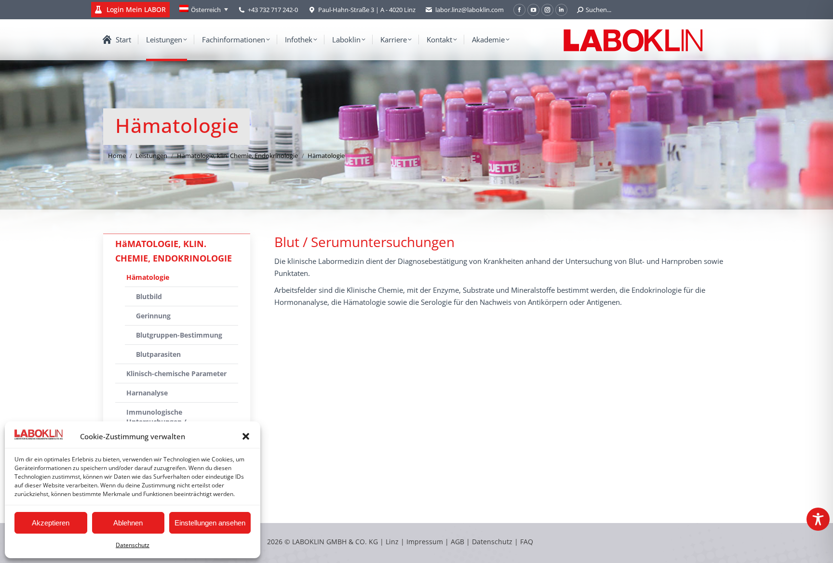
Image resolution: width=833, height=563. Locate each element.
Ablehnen (128, 523)
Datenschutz (132, 545)
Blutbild (149, 296)
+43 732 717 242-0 (273, 9)
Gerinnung (153, 315)
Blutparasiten (158, 354)
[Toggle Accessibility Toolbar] (818, 519)
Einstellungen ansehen (210, 523)
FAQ (526, 541)
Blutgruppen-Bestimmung (179, 335)
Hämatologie (147, 277)
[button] (246, 436)
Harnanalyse (147, 392)
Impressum (424, 541)
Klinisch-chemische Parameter (176, 373)
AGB (458, 541)
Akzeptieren (50, 523)
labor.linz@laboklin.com (469, 9)
